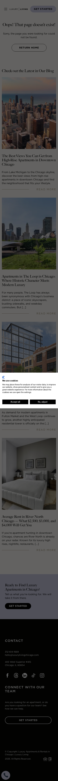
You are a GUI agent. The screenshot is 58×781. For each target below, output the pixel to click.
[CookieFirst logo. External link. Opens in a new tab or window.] (3, 377)
